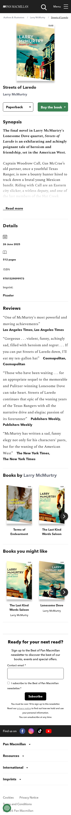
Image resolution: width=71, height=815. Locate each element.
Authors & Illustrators (13, 17)
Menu (57, 6)
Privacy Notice (28, 797)
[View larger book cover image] (35, 52)
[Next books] (64, 516)
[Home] (15, 6)
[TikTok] (40, 731)
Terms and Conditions (17, 804)
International (13, 767)
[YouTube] (49, 731)
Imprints (9, 779)
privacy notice (24, 708)
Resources (11, 756)
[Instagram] (31, 731)
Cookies (8, 797)
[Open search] (44, 7)
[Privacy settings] (7, 808)
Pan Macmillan (14, 744)
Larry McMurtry (37, 17)
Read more (14, 208)
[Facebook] (22, 731)
